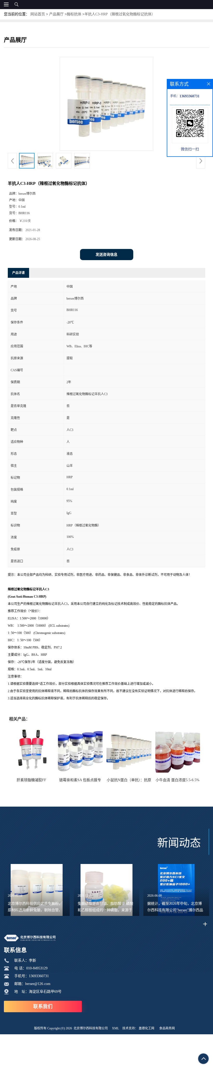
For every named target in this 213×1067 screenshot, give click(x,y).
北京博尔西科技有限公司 (91, 1028)
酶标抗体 (74, 14)
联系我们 (42, 1006)
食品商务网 (167, 1028)
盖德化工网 (146, 1028)
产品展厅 (56, 14)
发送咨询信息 (106, 254)
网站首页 (37, 14)
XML (115, 1028)
